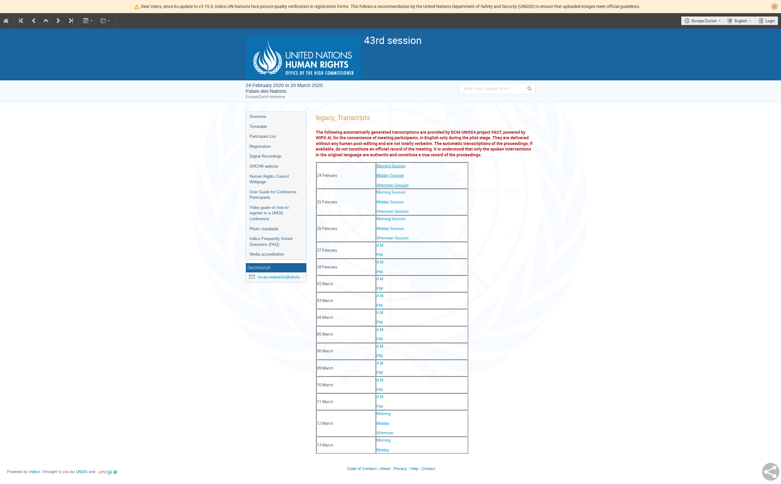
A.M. (380, 245)
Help (414, 468)
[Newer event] (58, 20)
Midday (382, 423)
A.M (379, 279)
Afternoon (385, 432)
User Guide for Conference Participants (273, 195)
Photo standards (264, 229)
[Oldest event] (22, 20)
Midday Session (390, 175)
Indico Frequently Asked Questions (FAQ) (271, 241)
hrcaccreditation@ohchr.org (282, 277)
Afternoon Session (392, 211)
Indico (34, 471)
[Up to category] (46, 20)
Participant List (263, 136)
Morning (383, 413)
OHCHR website (264, 166)
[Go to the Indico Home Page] (6, 20)
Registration (260, 146)
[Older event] (34, 20)
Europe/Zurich (704, 21)
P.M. (379, 254)
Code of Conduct (362, 468)
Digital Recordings (266, 156)
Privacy (400, 468)
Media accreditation (267, 254)
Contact (428, 468)
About (385, 468)
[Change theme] (105, 20)
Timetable (258, 126)
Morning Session (390, 166)
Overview (258, 116)
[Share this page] (770, 472)
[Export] (88, 20)
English (741, 21)
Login (770, 21)
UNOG (82, 471)
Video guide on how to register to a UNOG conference (269, 213)
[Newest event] (70, 20)
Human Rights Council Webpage (269, 179)
